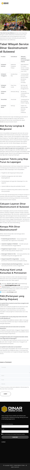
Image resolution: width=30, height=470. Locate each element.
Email (3, 429)
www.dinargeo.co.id (11, 292)
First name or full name (7, 424)
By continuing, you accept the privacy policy (14, 434)
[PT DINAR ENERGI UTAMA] (5, 3)
